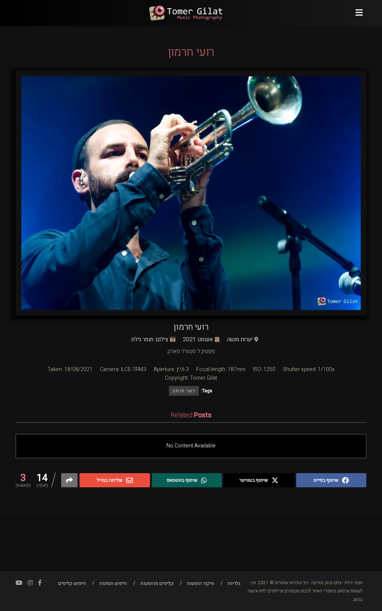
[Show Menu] (359, 13)
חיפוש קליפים (72, 583)
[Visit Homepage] (185, 13)
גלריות (234, 583)
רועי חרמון (184, 390)
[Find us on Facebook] (40, 583)
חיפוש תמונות (113, 583)
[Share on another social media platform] (69, 480)
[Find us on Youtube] (19, 583)
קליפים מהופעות (156, 583)
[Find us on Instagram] (30, 583)
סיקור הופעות (200, 583)
